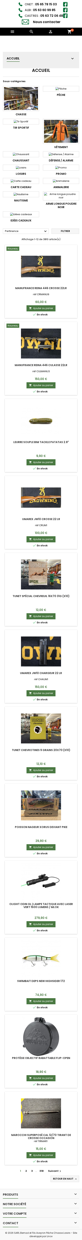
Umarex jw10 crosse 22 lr (41, 519)
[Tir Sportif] (21, 121)
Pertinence (26, 231)
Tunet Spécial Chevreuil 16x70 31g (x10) (41, 596)
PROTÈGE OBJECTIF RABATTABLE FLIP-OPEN (41, 1058)
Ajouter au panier (41, 308)
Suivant (55, 1171)
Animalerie (61, 187)
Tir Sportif (21, 128)
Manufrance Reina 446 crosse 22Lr (41, 288)
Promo (61, 174)
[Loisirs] (21, 167)
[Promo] (61, 167)
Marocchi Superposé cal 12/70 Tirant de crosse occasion (41, 1136)
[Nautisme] (21, 194)
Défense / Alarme (61, 160)
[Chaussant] (21, 154)
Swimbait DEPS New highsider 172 (41, 981)
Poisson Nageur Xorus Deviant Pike (41, 827)
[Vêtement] (61, 131)
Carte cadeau (21, 187)
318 (41, 1171)
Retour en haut (65, 1179)
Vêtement (61, 147)
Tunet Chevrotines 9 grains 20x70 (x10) (41, 750)
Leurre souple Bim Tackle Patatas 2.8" (41, 442)
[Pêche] (61, 89)
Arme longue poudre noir (61, 205)
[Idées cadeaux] (21, 214)
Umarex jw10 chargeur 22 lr (41, 673)
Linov (50, 1236)
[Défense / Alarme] (61, 154)
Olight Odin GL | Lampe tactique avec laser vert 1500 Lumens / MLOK (41, 905)
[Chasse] (21, 98)
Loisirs (21, 174)
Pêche (61, 95)
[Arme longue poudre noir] (61, 195)
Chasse (21, 114)
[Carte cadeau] (21, 181)
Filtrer (65, 231)
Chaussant (21, 160)
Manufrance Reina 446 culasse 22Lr (41, 365)
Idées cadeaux (20, 220)
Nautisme (21, 200)
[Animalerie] (61, 181)
